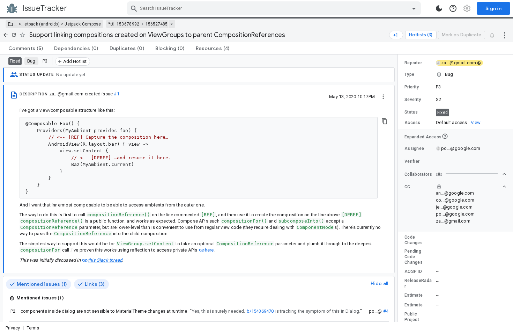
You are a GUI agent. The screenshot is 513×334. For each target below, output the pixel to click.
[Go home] (5, 35)
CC (407, 186)
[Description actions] (383, 96)
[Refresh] (14, 35)
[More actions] (504, 35)
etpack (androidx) (42, 24)
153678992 (128, 24)
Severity (412, 99)
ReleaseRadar (418, 283)
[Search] (134, 8)
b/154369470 (260, 311)
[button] (19, 24)
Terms (33, 328)
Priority (411, 87)
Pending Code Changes (413, 257)
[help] (453, 8)
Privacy (13, 328)
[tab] (26, 48)
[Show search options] (414, 8)
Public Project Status (411, 320)
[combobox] (275, 8)
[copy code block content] (384, 121)
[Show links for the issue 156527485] (171, 24)
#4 (385, 311)
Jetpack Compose (83, 24)
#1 (116, 93)
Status (411, 112)
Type (409, 74)
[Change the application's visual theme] (439, 8)
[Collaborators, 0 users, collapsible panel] (471, 174)
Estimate (413, 295)
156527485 (157, 24)
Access (412, 122)
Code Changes (413, 240)
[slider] (398, 188)
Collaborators (418, 174)
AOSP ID (413, 271)
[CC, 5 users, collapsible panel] (471, 186)
